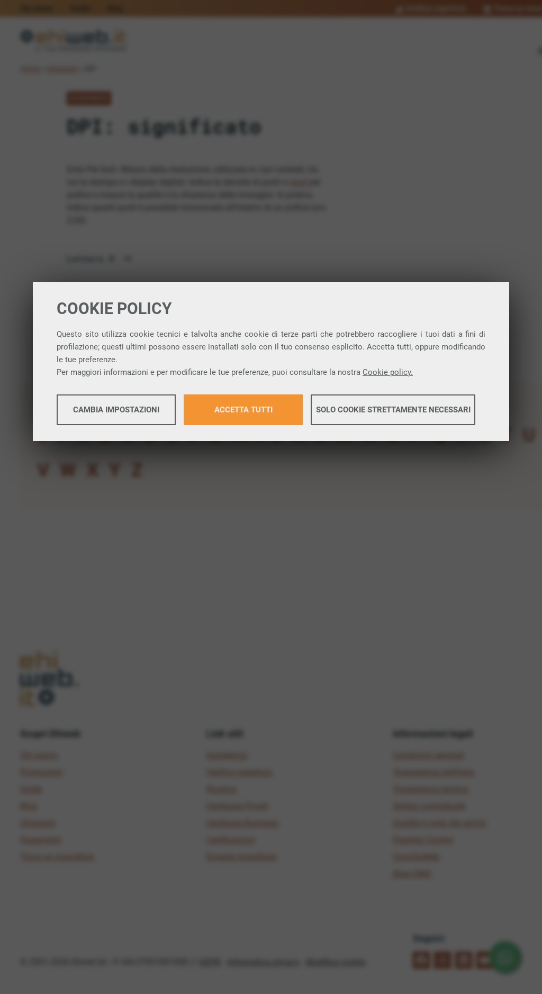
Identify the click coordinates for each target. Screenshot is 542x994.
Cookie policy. (388, 372)
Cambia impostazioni (116, 410)
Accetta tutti (243, 410)
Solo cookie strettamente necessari (393, 410)
